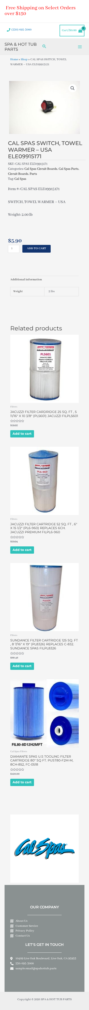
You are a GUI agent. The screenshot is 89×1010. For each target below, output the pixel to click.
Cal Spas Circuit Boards (40, 169)
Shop (24, 59)
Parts (33, 174)
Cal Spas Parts (69, 169)
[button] (72, 88)
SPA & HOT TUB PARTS (21, 47)
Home (14, 59)
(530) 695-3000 (21, 30)
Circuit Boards (18, 174)
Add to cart (36, 248)
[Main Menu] (80, 46)
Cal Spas (20, 179)
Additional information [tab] (26, 279)
